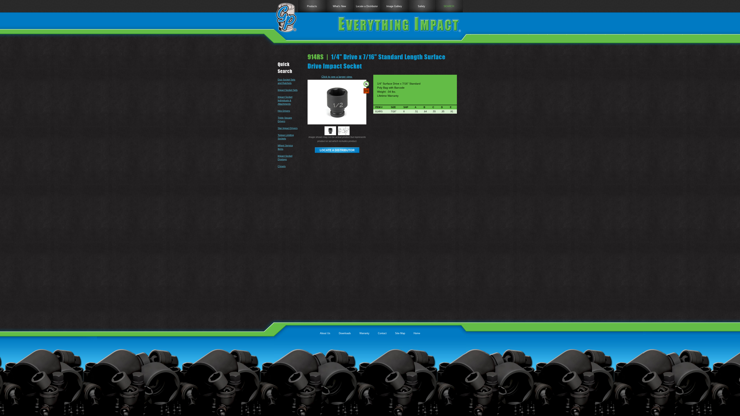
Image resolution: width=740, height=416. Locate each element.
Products (312, 6)
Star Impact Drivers (288, 128)
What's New (339, 6)
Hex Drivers (284, 111)
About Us (325, 333)
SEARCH (449, 6)
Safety (421, 6)
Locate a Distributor (367, 6)
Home (417, 333)
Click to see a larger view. (336, 76)
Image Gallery (394, 6)
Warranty (364, 333)
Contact (382, 333)
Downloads (345, 333)
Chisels (282, 166)
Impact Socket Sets (288, 90)
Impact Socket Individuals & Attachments (285, 100)
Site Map (400, 333)
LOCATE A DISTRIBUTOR (337, 150)
